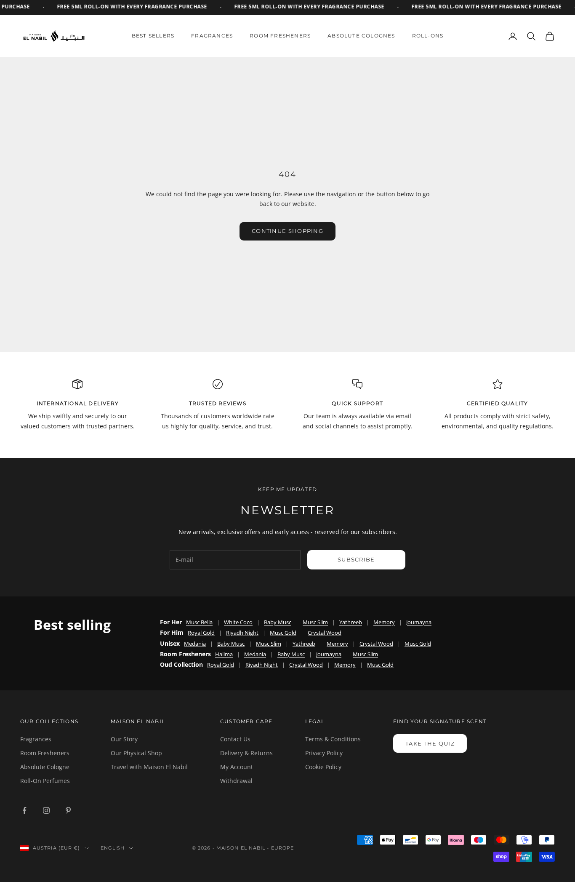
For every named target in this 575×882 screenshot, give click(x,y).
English (113, 848)
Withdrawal (236, 781)
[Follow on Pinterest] (68, 810)
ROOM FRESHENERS (280, 35)
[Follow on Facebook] (24, 810)
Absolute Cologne (44, 767)
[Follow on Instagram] (46, 810)
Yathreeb (350, 622)
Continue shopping (287, 230)
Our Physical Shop (136, 753)
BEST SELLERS (153, 35)
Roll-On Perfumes (45, 781)
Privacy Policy (324, 753)
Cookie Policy (323, 767)
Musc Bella (199, 622)
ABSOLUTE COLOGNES (361, 35)
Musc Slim (315, 622)
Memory (384, 622)
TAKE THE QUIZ (430, 743)
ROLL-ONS (428, 35)
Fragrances (35, 739)
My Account (236, 767)
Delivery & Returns (246, 753)
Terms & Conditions (333, 739)
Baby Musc (277, 622)
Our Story (124, 739)
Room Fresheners (44, 753)
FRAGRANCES (212, 35)
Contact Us (235, 739)
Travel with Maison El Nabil (149, 767)
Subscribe (356, 559)
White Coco (238, 622)
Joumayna (418, 622)
